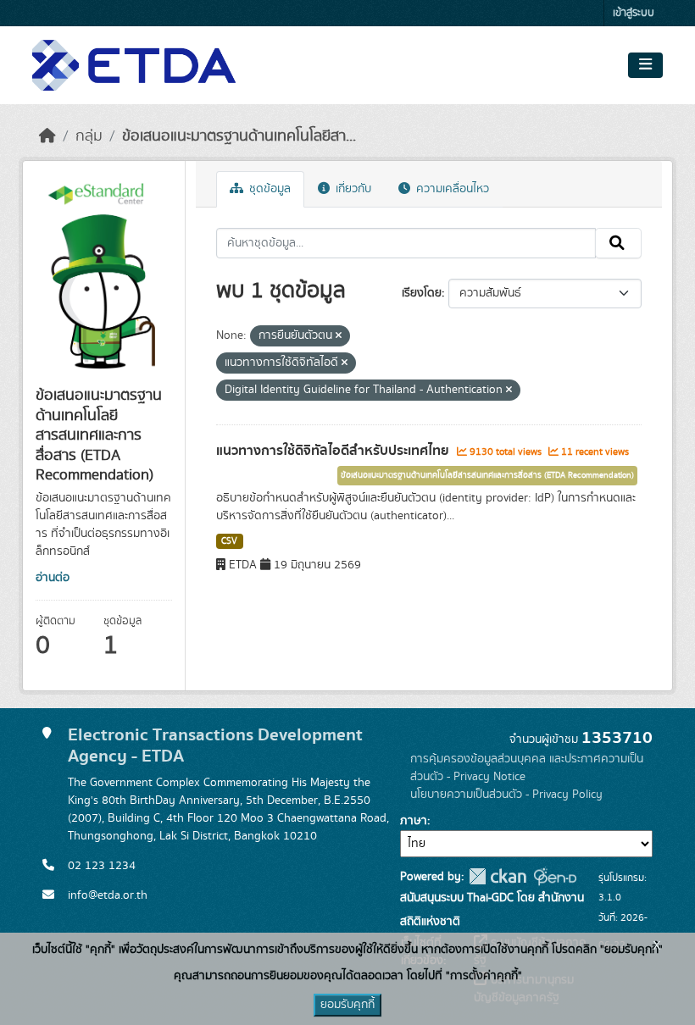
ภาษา (413, 820)
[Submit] (618, 243)
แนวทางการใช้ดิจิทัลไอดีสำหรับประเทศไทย (334, 451)
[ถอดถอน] (339, 336)
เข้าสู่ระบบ (633, 13)
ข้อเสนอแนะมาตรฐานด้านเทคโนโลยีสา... (239, 136)
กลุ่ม (89, 136)
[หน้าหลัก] (47, 136)
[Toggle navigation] (645, 65)
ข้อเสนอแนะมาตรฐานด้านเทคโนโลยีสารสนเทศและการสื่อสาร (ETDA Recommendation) (487, 475)
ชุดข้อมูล (268, 188)
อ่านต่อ (53, 577)
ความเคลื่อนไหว (451, 188)
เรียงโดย (422, 293)
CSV (229, 541)
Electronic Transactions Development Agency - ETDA (215, 745)
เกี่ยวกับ (351, 188)
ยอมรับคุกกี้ (347, 1004)
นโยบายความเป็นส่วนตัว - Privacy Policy (506, 794)
